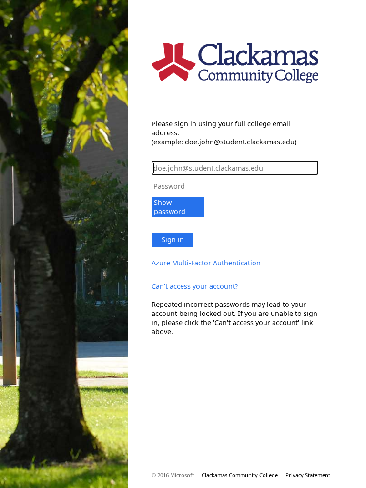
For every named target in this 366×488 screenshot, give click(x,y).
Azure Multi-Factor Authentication (206, 262)
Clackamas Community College (240, 474)
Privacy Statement (307, 474)
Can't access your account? (195, 286)
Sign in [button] (173, 239)
